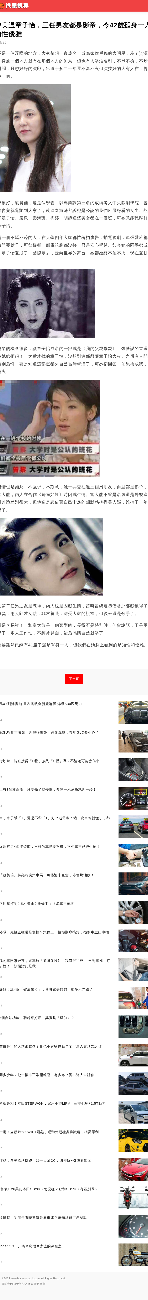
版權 (42, 1283)
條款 (30, 1283)
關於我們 (7, 1283)
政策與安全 (20, 1283)
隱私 (36, 1283)
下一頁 (74, 678)
